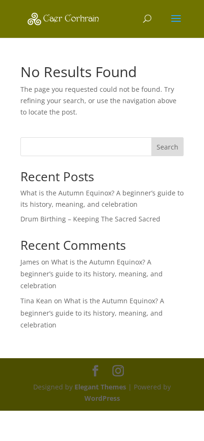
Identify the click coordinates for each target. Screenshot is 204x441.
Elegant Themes (100, 386)
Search (167, 146)
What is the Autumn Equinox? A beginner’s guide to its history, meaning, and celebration (91, 273)
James (29, 261)
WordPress (102, 398)
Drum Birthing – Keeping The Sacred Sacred (90, 218)
